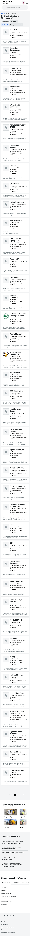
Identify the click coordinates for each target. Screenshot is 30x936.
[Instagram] (10, 916)
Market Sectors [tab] (16, 882)
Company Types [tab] (6, 882)
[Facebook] (4, 916)
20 (23, 795)
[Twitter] (7, 915)
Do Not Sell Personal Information (7, 927)
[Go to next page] (26, 795)
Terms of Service (4, 924)
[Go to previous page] (4, 795)
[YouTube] (13, 915)
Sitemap (3, 929)
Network (5, 3)
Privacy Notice (4, 921)
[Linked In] (1, 915)
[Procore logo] (7, 2)
